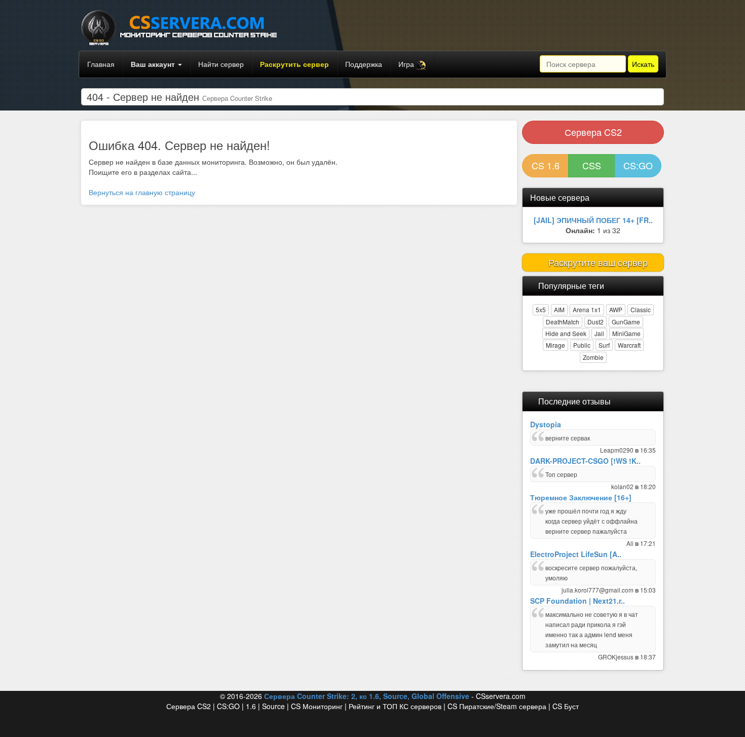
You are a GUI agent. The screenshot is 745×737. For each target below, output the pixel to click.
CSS (591, 165)
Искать (643, 64)
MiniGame (626, 333)
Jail (599, 333)
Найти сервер (221, 64)
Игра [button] (407, 64)
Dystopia (545, 424)
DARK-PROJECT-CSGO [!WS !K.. (585, 461)
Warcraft (629, 345)
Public (581, 345)
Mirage (555, 345)
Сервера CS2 (593, 131)
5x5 (541, 309)
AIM (559, 309)
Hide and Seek (565, 333)
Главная (101, 64)
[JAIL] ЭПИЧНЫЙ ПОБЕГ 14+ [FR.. (593, 220)
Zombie (593, 357)
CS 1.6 (546, 165)
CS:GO (638, 165)
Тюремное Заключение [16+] (580, 497)
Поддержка (363, 64)
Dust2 (595, 321)
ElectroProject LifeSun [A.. (575, 554)
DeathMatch (562, 321)
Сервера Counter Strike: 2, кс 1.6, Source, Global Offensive (366, 696)
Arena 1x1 (587, 309)
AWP (615, 309)
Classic (640, 309)
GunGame (626, 321)
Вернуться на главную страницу (142, 192)
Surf (604, 345)
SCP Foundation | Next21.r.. (577, 601)
